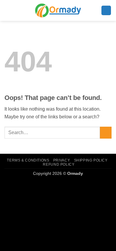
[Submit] (106, 132)
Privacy (61, 160)
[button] (106, 10)
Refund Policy (58, 164)
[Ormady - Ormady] (58, 10)
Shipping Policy (91, 160)
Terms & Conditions (28, 160)
